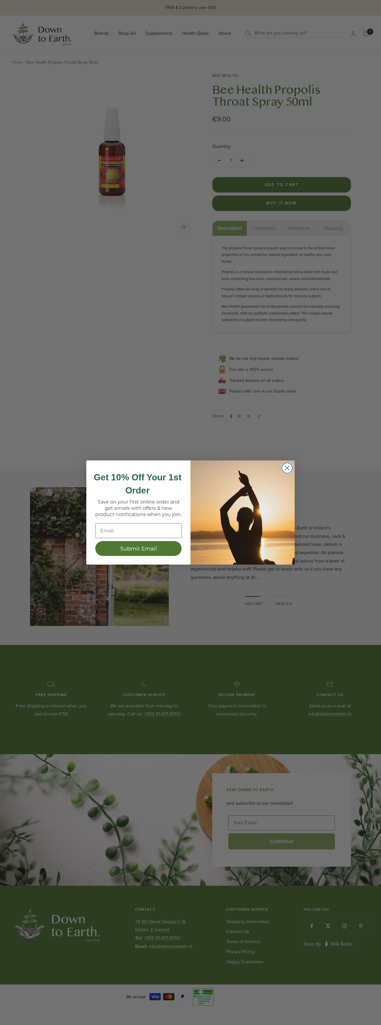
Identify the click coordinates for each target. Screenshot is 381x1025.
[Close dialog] (287, 468)
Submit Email (138, 548)
